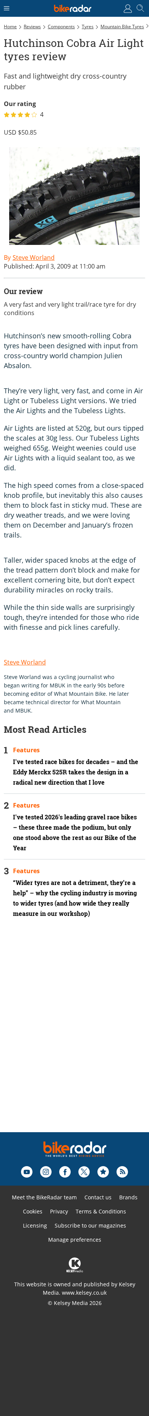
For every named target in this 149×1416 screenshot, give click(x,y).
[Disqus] (74, 1035)
